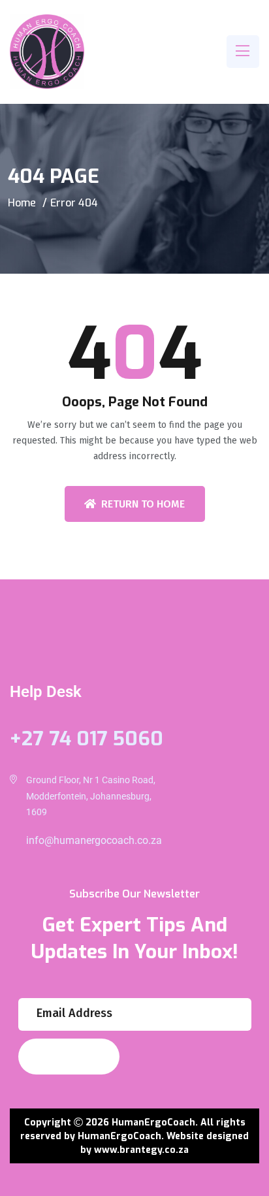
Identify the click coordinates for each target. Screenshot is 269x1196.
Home (22, 203)
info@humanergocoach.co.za (94, 840)
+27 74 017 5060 (86, 739)
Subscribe (61, 1056)
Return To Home (143, 504)
